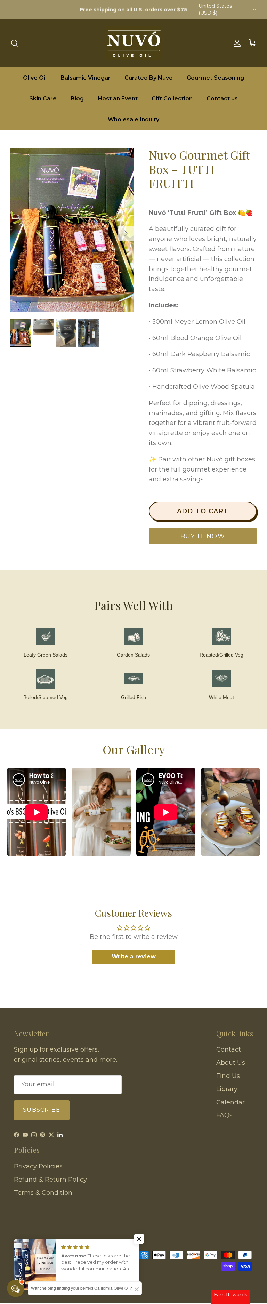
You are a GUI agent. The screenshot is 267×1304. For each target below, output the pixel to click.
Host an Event (118, 98)
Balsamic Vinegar (85, 77)
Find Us (228, 1076)
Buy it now (202, 536)
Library (226, 1089)
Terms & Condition (43, 1193)
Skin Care (43, 98)
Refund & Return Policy (50, 1179)
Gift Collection (172, 98)
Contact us (222, 98)
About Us (230, 1062)
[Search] (14, 43)
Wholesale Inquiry (133, 119)
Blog (77, 98)
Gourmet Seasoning (215, 77)
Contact (228, 1049)
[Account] (235, 43)
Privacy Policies (38, 1166)
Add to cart (203, 511)
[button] (139, 1239)
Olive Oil (35, 77)
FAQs (224, 1115)
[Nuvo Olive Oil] (133, 43)
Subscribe (41, 1109)
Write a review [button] (134, 956)
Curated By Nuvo (148, 77)
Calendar (230, 1102)
